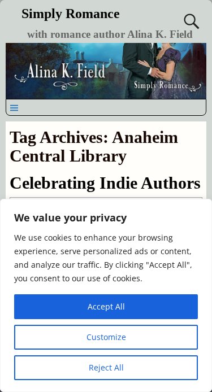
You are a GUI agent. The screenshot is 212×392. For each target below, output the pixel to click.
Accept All (106, 306)
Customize (106, 337)
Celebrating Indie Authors (105, 182)
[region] (106, 295)
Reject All (106, 367)
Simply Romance (70, 13)
